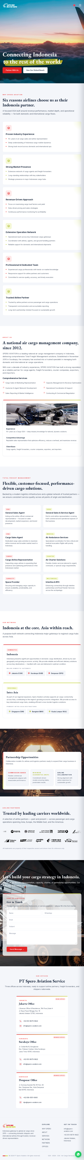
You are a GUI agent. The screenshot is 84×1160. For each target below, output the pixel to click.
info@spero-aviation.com (32, 1026)
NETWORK (46, 1139)
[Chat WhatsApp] (78, 1154)
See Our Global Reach (35, 70)
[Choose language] (74, 5)
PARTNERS (46, 1143)
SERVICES (45, 1136)
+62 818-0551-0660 (30, 1097)
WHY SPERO (46, 1129)
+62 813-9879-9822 (30, 1021)
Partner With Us (12, 70)
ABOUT (44, 1132)
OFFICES (45, 1146)
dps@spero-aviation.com (32, 1102)
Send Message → (17, 949)
